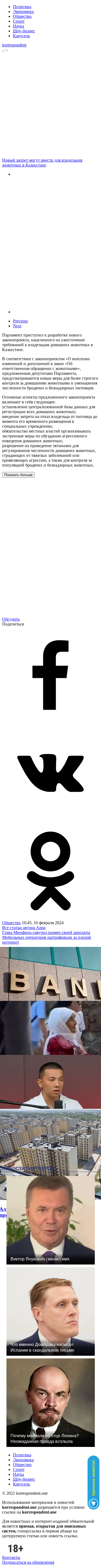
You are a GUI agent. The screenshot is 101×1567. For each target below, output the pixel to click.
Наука (18, 26)
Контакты (11, 1557)
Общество (22, 16)
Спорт (19, 21)
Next (17, 326)
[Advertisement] (50, 105)
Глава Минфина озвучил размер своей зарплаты (46, 932)
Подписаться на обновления (28, 1562)
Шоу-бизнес (24, 31)
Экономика (23, 11)
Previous (20, 321)
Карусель (21, 35)
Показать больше (18, 475)
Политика (22, 6)
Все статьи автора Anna (24, 927)
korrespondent (14, 45)
